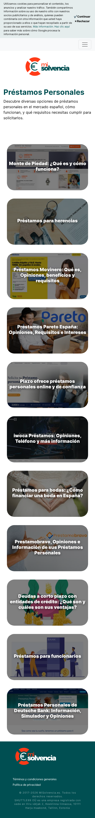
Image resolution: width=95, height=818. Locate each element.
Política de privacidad (27, 784)
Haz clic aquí (62, 26)
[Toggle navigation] (84, 44)
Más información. (43, 26)
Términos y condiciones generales (34, 779)
